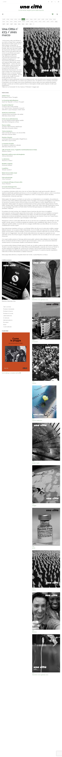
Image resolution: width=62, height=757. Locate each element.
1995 (15, 24)
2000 (52, 21)
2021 (23, 19)
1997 (7, 24)
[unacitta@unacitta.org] (58, 2)
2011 (7, 21)
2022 (19, 19)
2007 (23, 21)
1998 (4, 24)
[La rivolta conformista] (16, 351)
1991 (30, 24)
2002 (44, 21)
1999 (56, 21)
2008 (19, 21)
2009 (15, 21)
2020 (27, 19)
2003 (40, 21)
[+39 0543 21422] (55, 2)
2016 (43, 19)
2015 (47, 19)
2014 (50, 19)
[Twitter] (51, 2)
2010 (11, 21)
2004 (36, 21)
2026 (4, 19)
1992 (27, 24)
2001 (48, 21)
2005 (32, 21)
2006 (27, 21)
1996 (11, 24)
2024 (11, 19)
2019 (31, 19)
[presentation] (31, 351)
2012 (4, 21)
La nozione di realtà (8, 143)
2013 (54, 19)
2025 (8, 19)
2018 (35, 19)
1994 (19, 24)
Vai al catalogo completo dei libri (11, 372)
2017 (39, 19)
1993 (23, 24)
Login (4, 1)
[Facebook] (48, 2)
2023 (15, 19)
